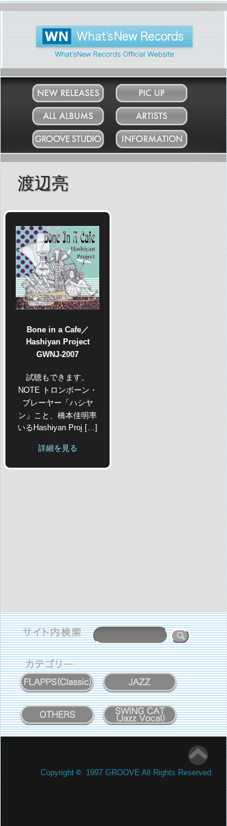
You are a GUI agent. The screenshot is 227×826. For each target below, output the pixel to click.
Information (164, 136)
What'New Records (96, 30)
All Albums (80, 113)
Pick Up (163, 90)
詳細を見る (57, 448)
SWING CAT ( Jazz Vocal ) (140, 712)
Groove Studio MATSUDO (80, 141)
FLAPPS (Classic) (57, 675)
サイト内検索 (54, 633)
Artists (163, 113)
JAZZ (140, 675)
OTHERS (57, 708)
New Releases (80, 90)
